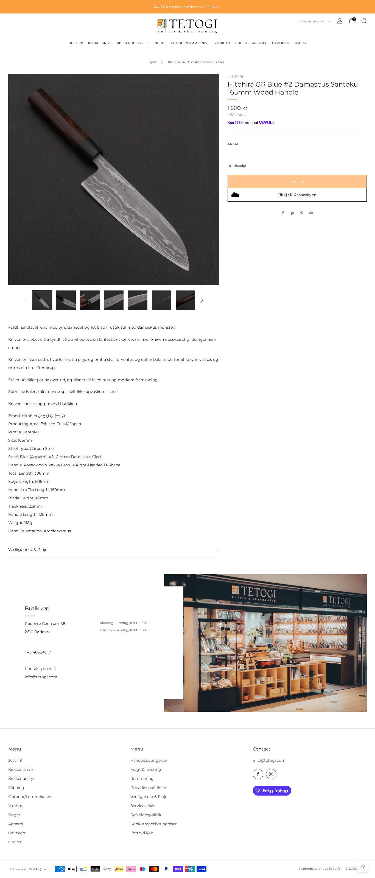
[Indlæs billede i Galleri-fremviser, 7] (185, 300)
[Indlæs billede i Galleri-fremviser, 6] (162, 300)
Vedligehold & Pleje (148, 796)
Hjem (153, 62)
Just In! (15, 760)
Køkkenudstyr (21, 778)
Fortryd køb (141, 833)
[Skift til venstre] (25, 300)
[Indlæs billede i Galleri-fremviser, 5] (138, 300)
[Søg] (364, 21)
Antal (233, 144)
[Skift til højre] (202, 300)
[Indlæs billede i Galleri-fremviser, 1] (42, 300)
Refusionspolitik (145, 815)
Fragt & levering (145, 769)
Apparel (15, 824)
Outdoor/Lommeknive (29, 796)
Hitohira (235, 76)
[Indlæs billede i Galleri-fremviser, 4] (113, 300)
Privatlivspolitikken (148, 787)
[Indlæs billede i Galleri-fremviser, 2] (66, 300)
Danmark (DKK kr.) (313, 21)
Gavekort (17, 833)
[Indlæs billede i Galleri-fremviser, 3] (90, 300)
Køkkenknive (20, 769)
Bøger (14, 815)
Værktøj (16, 806)
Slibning (16, 787)
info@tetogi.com (269, 760)
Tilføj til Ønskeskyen (297, 195)
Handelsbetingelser (148, 760)
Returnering (142, 778)
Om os (14, 842)
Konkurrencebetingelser (153, 824)
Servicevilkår (142, 806)
